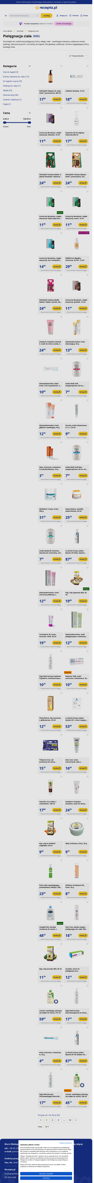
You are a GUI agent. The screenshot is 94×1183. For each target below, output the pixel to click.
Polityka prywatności (65, 1143)
